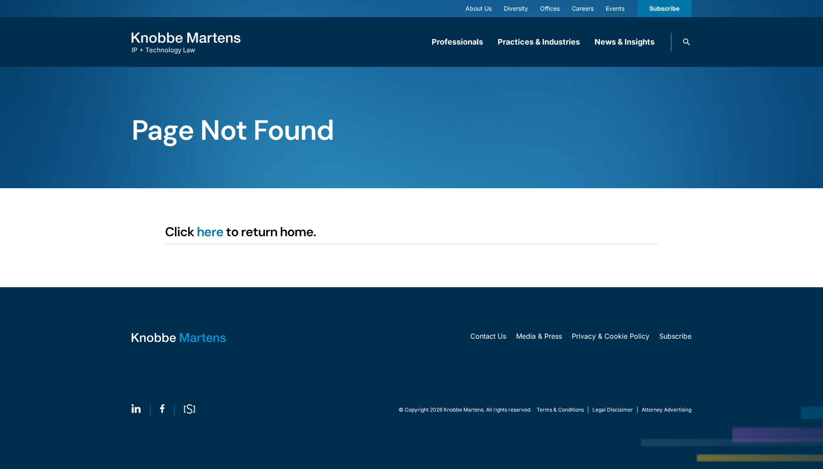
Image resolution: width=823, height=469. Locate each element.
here (210, 231)
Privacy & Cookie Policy (610, 336)
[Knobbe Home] (179, 337)
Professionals (457, 41)
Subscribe (664, 8)
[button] (686, 42)
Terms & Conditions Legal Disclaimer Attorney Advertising (614, 409)
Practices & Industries (539, 41)
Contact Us (488, 336)
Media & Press (539, 336)
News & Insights (625, 41)
